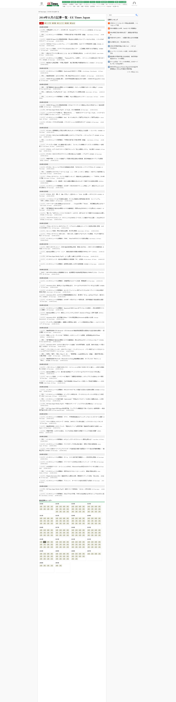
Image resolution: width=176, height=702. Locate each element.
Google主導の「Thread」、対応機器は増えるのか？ (75, 203)
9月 (67, 506)
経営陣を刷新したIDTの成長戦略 (64, 264)
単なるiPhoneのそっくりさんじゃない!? (72, 340)
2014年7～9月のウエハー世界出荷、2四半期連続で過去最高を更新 (74, 299)
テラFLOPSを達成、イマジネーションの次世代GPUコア (65, 122)
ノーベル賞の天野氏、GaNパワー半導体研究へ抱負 (71, 44)
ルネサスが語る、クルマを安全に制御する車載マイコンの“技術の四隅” (71, 431)
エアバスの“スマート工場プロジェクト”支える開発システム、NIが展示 (70, 149)
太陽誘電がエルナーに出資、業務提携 (66, 281)
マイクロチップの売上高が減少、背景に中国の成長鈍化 (71, 444)
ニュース (61, 23)
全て (42, 23)
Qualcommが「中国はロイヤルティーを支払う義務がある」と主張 (74, 399)
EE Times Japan (42, 11)
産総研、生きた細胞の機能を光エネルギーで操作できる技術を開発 (72, 181)
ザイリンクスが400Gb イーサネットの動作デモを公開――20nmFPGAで (75, 217)
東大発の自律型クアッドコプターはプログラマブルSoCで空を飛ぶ (73, 372)
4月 (41, 509)
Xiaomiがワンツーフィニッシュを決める (69, 30)
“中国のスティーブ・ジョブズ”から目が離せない (70, 403)
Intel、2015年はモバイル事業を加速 (65, 92)
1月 (52, 509)
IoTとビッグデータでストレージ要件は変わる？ (69, 439)
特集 (55, 23)
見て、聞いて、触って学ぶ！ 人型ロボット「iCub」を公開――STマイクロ (71, 194)
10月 (64, 506)
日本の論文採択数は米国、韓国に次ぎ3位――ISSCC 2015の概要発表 (74, 247)
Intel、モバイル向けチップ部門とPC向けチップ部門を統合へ (73, 117)
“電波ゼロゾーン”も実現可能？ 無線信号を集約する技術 (72, 426)
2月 (48, 509)
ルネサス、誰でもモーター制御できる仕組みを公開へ (75, 213)
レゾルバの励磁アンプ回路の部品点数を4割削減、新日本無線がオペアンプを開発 (74, 158)
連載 (67, 23)
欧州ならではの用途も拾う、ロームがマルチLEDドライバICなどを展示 (72, 285)
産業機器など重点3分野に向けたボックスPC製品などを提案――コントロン (71, 130)
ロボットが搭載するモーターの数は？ (71, 87)
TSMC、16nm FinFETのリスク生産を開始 (67, 238)
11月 (60, 506)
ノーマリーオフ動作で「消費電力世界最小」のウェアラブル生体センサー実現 (74, 376)
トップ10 (48, 23)
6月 (48, 506)
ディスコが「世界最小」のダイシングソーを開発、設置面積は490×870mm (73, 335)
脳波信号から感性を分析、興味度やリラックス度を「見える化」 (73, 476)
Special (73, 23)
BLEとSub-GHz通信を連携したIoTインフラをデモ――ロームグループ (70, 135)
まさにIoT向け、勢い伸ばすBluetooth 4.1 (63, 76)
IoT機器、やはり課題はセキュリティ (66, 96)
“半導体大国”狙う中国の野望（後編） (66, 34)
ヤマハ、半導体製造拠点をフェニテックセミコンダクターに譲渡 (74, 417)
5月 (52, 506)
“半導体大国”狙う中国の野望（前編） (66, 140)
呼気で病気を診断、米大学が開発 (61, 231)
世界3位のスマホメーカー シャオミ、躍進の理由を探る (71, 471)
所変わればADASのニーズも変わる (71, 208)
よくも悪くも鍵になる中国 (63, 256)
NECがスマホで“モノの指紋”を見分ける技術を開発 (70, 389)
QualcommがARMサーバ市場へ (64, 71)
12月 (57, 506)
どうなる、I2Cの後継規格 (63, 110)
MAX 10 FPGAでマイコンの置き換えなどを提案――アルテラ (67, 154)
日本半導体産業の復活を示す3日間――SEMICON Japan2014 (73, 79)
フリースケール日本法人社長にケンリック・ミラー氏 (71, 462)
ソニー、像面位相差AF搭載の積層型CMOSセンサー (69, 251)
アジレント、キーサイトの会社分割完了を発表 (69, 480)
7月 (44, 506)
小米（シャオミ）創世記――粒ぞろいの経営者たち (75, 172)
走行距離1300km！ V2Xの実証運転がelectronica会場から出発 (69, 317)
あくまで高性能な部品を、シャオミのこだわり (71, 53)
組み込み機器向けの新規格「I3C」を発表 (64, 259)
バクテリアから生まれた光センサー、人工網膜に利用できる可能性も (72, 48)
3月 (44, 509)
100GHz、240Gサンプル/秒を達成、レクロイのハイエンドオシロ (74, 421)
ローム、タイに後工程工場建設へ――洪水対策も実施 (71, 457)
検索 (136, 15)
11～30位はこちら (133, 72)
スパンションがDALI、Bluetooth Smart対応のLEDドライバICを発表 (72, 466)
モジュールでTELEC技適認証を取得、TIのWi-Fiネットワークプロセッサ (70, 167)
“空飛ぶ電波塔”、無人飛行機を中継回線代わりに (67, 62)
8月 (41, 506)
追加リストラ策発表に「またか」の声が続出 (68, 489)
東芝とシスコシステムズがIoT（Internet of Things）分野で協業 (72, 313)
